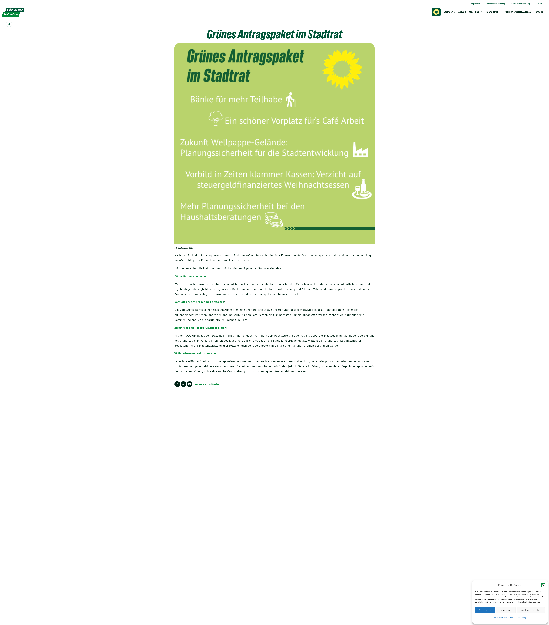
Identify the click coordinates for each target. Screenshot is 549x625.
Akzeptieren (485, 610)
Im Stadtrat (214, 383)
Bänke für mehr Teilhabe (190, 276)
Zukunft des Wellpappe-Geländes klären (200, 328)
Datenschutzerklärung (517, 617)
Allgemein (201, 383)
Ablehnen (506, 610)
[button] (543, 585)
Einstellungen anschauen (531, 610)
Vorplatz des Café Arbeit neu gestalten (199, 302)
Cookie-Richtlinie (500, 617)
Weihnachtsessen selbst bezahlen (196, 353)
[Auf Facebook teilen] (177, 384)
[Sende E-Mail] (189, 384)
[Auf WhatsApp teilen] (183, 384)
